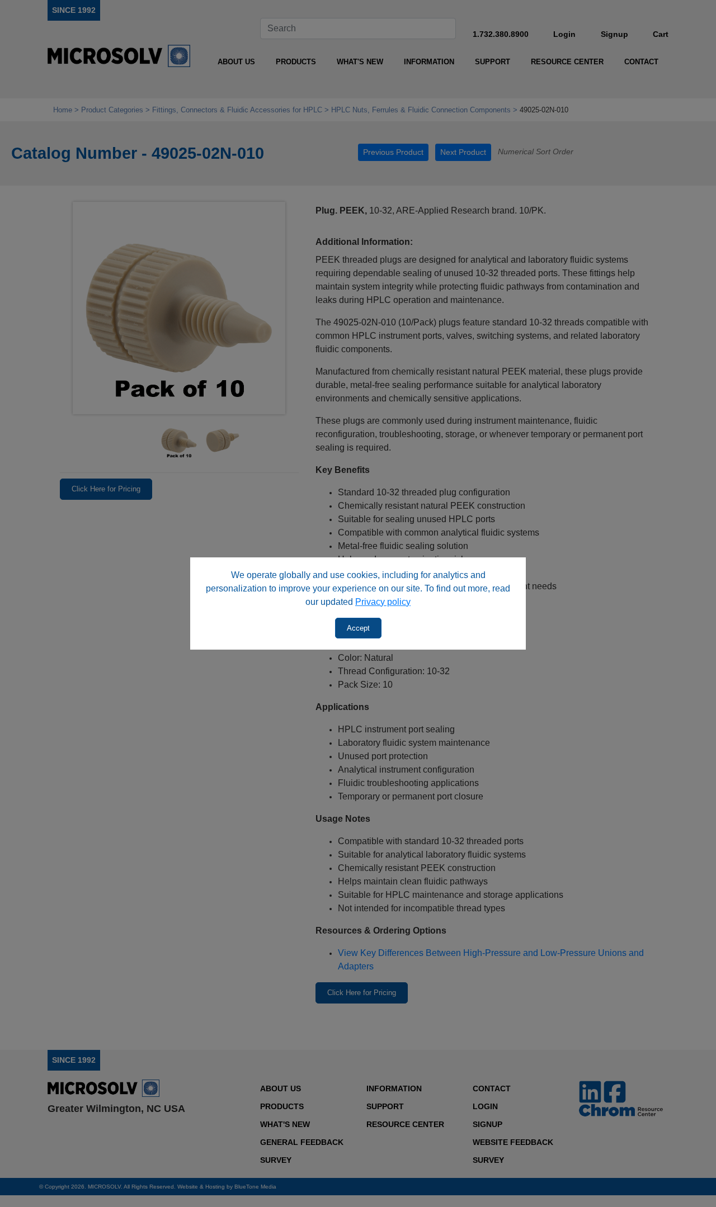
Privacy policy (383, 602)
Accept (358, 628)
